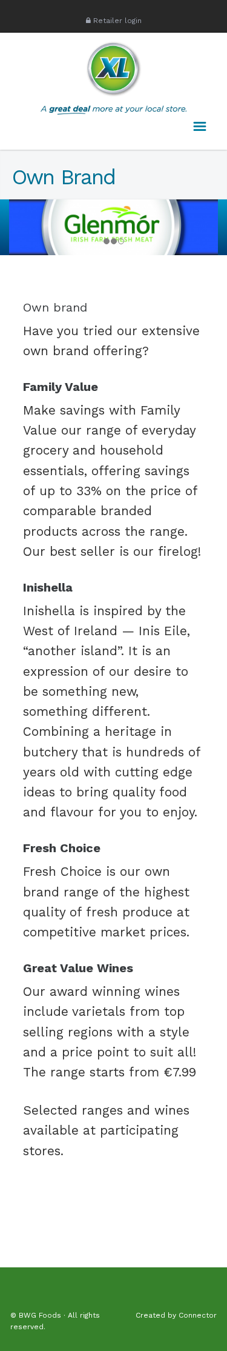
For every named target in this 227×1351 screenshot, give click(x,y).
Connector (198, 1315)
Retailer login (117, 20)
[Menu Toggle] (195, 127)
